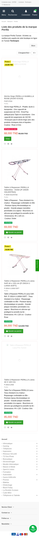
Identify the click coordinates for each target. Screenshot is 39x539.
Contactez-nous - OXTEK (9, 2)
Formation (7, 472)
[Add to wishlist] (5, 144)
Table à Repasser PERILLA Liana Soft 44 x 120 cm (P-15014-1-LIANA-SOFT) (19, 283)
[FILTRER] (37, 269)
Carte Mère (7, 493)
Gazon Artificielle (9, 477)
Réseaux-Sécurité (10, 454)
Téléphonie (7, 449)
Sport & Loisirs (8, 469)
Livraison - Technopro (25, 2)
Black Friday (8, 488)
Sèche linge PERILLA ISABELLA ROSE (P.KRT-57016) (19, 97)
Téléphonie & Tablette (11, 495)
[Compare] (9, 144)
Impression (7, 451)
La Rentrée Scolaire (10, 490)
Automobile (7, 475)
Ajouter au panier (15, 232)
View (8, 139)
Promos (6, 480)
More (33, 46)
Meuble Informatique (11, 464)
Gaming (6, 446)
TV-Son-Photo (8, 456)
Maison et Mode (9, 467)
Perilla (6, 103)
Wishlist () (6, 5)
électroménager (9, 462)
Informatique (7, 443)
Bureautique (7, 459)
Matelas (6, 482)
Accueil (4, 439)
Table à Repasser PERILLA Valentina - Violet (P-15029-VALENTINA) (16, 189)
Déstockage (7, 485)
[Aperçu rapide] (12, 144)
